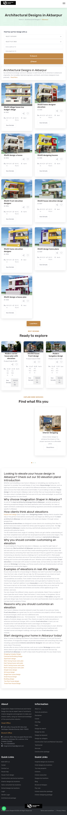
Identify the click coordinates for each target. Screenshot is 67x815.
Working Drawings (30, 69)
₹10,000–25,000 (30, 86)
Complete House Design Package (39, 71)
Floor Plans (15, 66)
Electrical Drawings (46, 69)
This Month (26, 79)
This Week (15, 79)
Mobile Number (14, 29)
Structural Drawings (46, 66)
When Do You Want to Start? (19, 76)
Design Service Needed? (17, 63)
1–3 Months (38, 79)
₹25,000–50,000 (46, 86)
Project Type (14, 48)
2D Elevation (16, 69)
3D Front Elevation (29, 66)
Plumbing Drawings (18, 71)
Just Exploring (50, 79)
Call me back (47, 98)
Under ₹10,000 (16, 86)
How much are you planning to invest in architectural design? (29, 83)
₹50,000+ (15, 88)
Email (11, 39)
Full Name (13, 20)
